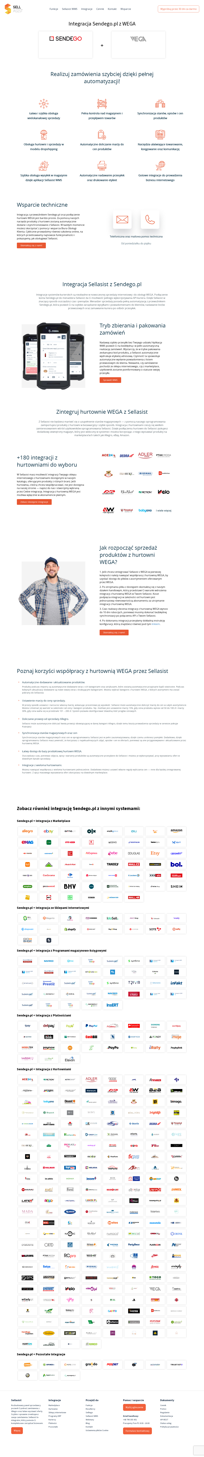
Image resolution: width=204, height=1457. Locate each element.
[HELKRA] (91, 1167)
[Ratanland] (176, 1322)
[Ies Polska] (49, 1178)
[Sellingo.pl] (27, 918)
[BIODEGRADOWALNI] (27, 1112)
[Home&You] (155, 842)
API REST (164, 1419)
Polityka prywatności (169, 1426)
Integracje (86, 9)
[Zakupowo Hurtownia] (134, 1333)
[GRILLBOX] (27, 1167)
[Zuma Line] (91, 1333)
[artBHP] (27, 1310)
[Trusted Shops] (27, 1375)
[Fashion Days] (27, 875)
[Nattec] (70, 1233)
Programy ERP (55, 1416)
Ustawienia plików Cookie (97, 1430)
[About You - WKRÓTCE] (91, 897)
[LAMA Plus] (155, 1189)
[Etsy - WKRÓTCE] (155, 853)
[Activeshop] (70, 1079)
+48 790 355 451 (130, 1419)
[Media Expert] (155, 864)
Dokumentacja (166, 1416)
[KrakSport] (112, 1189)
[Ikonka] (70, 1178)
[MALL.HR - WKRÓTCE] (134, 897)
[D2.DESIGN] (91, 1123)
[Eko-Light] (176, 1134)
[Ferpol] (176, 1123)
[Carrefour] (70, 875)
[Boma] (112, 1112)
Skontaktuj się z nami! (31, 245)
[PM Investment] (176, 1244)
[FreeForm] (112, 1156)
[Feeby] (91, 1310)
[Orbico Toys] (155, 1233)
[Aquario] (27, 1090)
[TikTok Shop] (155, 886)
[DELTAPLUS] (155, 1333)
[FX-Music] (134, 1156)
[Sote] (155, 929)
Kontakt (112, 9)
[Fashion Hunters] (27, 1156)
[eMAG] (27, 842)
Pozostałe (53, 1426)
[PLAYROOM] (155, 1244)
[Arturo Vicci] (70, 1090)
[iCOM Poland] (27, 1178)
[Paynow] (49, 1047)
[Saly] (176, 918)
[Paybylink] (176, 1047)
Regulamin (165, 1412)
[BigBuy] (155, 1101)
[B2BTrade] (176, 1090)
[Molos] (112, 1222)
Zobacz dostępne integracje (34, 501)
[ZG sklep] (91, 1299)
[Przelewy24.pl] (112, 1025)
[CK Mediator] (70, 1344)
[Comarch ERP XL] (176, 961)
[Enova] (91, 972)
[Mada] (27, 1211)
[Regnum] (112, 1255)
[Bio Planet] (49, 1310)
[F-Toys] (155, 1145)
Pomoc (163, 1409)
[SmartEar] (112, 1266)
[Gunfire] (134, 1310)
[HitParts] (112, 1167)
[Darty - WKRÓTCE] (49, 897)
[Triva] (134, 983)
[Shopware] (27, 929)
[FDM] (49, 1156)
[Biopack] (49, 1112)
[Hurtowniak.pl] (155, 1167)
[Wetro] (176, 1288)
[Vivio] (134, 1288)
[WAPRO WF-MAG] (27, 961)
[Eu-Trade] (112, 1145)
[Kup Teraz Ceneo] (155, 831)
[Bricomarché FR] (49, 886)
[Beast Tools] (70, 1101)
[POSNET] (112, 1364)
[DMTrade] (27, 1134)
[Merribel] (176, 1333)
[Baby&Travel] (27, 1101)
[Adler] (91, 1079)
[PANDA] (70, 1244)
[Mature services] (176, 1211)
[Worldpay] (176, 1025)
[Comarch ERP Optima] (155, 961)
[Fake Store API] (112, 1333)
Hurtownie (53, 1409)
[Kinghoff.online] (91, 1189)
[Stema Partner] (49, 1277)
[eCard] (112, 1036)
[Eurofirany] (49, 1333)
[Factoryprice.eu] (70, 1310)
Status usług (165, 1423)
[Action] (49, 1079)
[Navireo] (112, 994)
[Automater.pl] (155, 1364)
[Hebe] (112, 853)
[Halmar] (49, 1167)
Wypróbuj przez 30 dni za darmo (178, 9)
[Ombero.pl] (49, 1322)
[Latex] (27, 1200)
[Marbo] (49, 1211)
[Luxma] (176, 1200)
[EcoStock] (155, 1134)
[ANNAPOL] (155, 1079)
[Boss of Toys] (134, 1112)
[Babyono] (49, 1101)
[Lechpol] (70, 1200)
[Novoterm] (155, 1322)
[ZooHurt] (112, 1299)
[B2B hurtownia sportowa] (155, 1090)
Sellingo (89, 1412)
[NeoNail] (91, 1233)
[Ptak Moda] (49, 1255)
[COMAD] (70, 1123)
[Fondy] (155, 1036)
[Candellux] (176, 1112)
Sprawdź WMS (110, 380)
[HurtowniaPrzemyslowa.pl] (176, 1167)
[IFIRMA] (70, 994)
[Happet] (70, 1167)
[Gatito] (112, 1310)
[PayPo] (112, 1047)
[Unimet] (49, 1288)
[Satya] (49, 1266)
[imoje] (176, 1036)
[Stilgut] (70, 1277)
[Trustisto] (176, 1364)
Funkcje (54, 9)
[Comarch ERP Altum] (70, 972)
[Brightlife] (155, 1112)
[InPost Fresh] (49, 842)
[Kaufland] (91, 842)
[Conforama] (49, 875)
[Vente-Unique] (91, 875)
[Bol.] (176, 864)
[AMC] (134, 1079)
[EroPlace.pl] (70, 1145)
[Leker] (91, 1200)
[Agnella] (134, 1299)
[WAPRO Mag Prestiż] (49, 972)
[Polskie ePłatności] (70, 1047)
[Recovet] (91, 1255)
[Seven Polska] (70, 1266)
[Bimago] (176, 1101)
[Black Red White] (70, 853)
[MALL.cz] (134, 864)
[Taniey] (112, 864)
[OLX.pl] (91, 831)
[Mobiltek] (27, 1047)
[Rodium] (176, 1255)
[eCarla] (134, 1134)
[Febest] (70, 1156)
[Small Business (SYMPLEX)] (27, 983)
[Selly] (176, 929)
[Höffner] (176, 875)
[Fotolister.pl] (70, 1364)
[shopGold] (49, 929)
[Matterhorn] (155, 1211)
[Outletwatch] (27, 1244)
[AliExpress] (91, 853)
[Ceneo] (27, 1364)
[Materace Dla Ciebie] (134, 1211)
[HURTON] (27, 1344)
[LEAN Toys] (49, 1200)
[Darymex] (112, 1123)
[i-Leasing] (134, 1047)
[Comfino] (49, 1058)
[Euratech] (134, 1145)
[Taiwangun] (112, 1277)
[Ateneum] (91, 1090)
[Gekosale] (155, 918)
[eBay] (49, 831)
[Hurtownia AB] (134, 1167)
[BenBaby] (134, 1101)
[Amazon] (176, 831)
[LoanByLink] (27, 1058)
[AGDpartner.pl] (112, 1079)
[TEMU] (27, 864)
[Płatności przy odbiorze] (91, 1047)
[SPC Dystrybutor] (27, 1277)
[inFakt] (176, 983)
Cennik (100, 9)
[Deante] (134, 1123)
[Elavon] (70, 1058)
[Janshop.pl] (155, 1178)
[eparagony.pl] (49, 994)
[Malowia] (27, 1322)
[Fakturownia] (155, 983)
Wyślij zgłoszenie (134, 1407)
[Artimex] (49, 1090)
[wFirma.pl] (70, 961)
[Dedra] (155, 1123)
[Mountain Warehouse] (112, 886)
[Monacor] (134, 1222)
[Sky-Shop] (112, 929)
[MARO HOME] (112, 1211)
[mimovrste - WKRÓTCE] (112, 897)
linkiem (156, 624)
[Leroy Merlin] (49, 864)
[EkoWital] (49, 1145)
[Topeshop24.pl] (27, 1288)
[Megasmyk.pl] (70, 1222)
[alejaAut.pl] (155, 1299)
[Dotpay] (49, 1025)
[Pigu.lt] (176, 842)
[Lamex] (176, 1189)
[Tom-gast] (176, 1277)
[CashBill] (91, 1036)
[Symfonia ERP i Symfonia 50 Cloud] (134, 961)
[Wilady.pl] (27, 1299)
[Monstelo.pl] (155, 1222)
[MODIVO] (112, 842)
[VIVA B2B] (112, 1288)
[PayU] (70, 1025)
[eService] (134, 1036)
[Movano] (27, 1233)
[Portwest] (70, 1322)
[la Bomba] (134, 1189)
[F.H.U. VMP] (176, 1145)
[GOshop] (27, 940)
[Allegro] (27, 831)
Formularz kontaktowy (137, 1431)
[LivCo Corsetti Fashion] (134, 1200)
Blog (88, 1423)
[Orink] (176, 1233)
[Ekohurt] (27, 1145)
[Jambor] (134, 1178)
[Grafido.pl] (91, 1364)
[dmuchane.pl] (49, 1134)
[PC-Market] (155, 972)
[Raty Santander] (134, 1025)
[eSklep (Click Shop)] (134, 918)
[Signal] (91, 1266)
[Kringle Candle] (176, 1310)
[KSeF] (134, 994)
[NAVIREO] (49, 961)
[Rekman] (91, 1322)
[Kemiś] (49, 1189)
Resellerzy (90, 1409)
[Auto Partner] (112, 1090)
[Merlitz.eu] (91, 1222)
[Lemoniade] (112, 1200)
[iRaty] (155, 1047)
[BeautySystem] (91, 1101)
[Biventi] (91, 1112)
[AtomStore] (134, 929)
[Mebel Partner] (49, 1222)
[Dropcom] (91, 1134)
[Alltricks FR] (91, 886)
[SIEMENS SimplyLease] (155, 1025)
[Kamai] (27, 1189)
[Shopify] (70, 929)
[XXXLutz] (155, 875)
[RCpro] (70, 1255)
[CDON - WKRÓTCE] (70, 897)
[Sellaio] (49, 940)
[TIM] (134, 1277)
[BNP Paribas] (70, 1036)
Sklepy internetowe (57, 1412)
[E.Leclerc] (134, 875)
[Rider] (155, 1255)
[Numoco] (112, 1233)
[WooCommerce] (91, 918)
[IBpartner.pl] (134, 1322)
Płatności (53, 1423)
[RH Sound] (134, 1255)
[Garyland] (155, 1156)
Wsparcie (126, 9)
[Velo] (70, 1288)
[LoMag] (134, 972)
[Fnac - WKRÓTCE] (27, 897)
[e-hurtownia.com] (112, 1134)
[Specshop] (70, 1333)
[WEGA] (155, 1288)
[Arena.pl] (70, 831)
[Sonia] (155, 1266)
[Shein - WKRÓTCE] (176, 886)
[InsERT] (112, 1005)
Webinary (90, 1419)
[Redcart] (91, 929)
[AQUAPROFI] (49, 1344)
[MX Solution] (27, 1222)
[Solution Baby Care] (134, 1266)
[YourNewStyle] (70, 1299)
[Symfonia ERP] (112, 983)
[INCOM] (91, 1178)
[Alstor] (176, 1299)
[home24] (91, 864)
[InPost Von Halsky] (134, 886)
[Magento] (49, 918)
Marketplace (54, 1405)
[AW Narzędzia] (134, 1090)
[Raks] (176, 972)
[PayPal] (91, 1025)
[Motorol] (176, 1222)
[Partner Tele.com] (112, 1244)
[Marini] (70, 1211)
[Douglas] (134, 853)
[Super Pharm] (112, 875)
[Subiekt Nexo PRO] (91, 961)
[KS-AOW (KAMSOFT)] (112, 972)
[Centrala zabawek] (27, 1123)
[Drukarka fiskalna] (134, 1364)
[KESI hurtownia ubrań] (70, 1189)
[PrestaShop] (70, 918)
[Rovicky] (27, 1266)
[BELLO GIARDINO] (112, 1101)
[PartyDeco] (134, 1244)
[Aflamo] (112, 1322)
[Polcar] (27, 1255)
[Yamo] (49, 1299)
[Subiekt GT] (112, 961)
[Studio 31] (91, 1277)
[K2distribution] (176, 1178)
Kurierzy (52, 1419)
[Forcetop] (91, 1156)
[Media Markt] (70, 864)
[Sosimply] (176, 1266)
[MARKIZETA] (91, 1211)
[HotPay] (27, 1036)
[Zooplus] (27, 886)
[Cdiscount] (176, 853)
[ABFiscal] (49, 1375)
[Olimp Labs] (134, 1233)
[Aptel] (176, 1079)
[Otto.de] (70, 842)
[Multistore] (49, 1233)
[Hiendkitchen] (155, 1310)
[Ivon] (112, 1178)
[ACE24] (27, 1079)
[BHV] (70, 886)
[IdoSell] (112, 918)
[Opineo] (49, 1364)
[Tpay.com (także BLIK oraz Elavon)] (27, 1025)
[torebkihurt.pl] (27, 1333)
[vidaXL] (91, 1288)
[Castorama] (49, 853)
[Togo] (155, 1277)
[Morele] (27, 853)
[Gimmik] (176, 1156)
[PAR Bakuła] (91, 1244)
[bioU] (70, 1112)
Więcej (17, 1430)
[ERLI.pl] (134, 831)
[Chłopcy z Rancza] (49, 1123)
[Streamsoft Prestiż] (49, 983)
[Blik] (49, 1036)
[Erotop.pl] (91, 1145)
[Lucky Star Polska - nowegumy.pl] (155, 1200)
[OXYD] (49, 1244)
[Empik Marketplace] (112, 831)
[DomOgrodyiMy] (70, 1134)
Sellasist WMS (69, 9)
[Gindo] (91, 1344)
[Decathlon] (134, 842)
